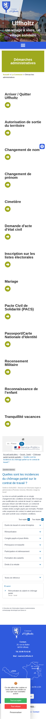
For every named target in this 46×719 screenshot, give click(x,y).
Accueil (6, 75)
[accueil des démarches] (23, 439)
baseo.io (23, 610)
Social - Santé (25, 454)
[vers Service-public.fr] (27, 448)
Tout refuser (16, 706)
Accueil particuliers (10, 454)
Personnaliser (16, 712)
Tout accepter (15, 700)
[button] (23, 45)
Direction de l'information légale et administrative (19, 608)
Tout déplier (36, 519)
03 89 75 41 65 (24, 652)
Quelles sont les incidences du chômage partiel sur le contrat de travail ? (21, 459)
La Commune (17, 75)
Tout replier (23, 519)
